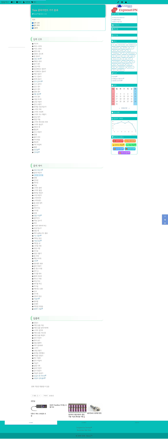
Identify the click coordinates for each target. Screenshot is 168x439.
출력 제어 (37, 25)
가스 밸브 (37, 236)
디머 (35, 261)
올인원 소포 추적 (117, 81)
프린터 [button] (114, 64)
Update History (117, 20)
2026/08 (124, 108)
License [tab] (31, 422)
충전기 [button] (128, 64)
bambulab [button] (132, 45)
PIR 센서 (37, 94)
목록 (19, 2)
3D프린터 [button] (125, 62)
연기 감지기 (37, 81)
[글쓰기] (118, 2)
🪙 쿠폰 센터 (129, 141)
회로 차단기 (38, 170)
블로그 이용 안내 (117, 22)
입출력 (36, 28)
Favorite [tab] (84, 422)
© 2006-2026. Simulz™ (84, 436)
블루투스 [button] (130, 67)
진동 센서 (37, 59)
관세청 (114, 76)
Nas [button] (114, 67)
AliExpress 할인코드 (118, 79)
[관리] (122, 2)
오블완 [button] (131, 56)
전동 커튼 (37, 215)
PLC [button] (114, 56)
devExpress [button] (131, 53)
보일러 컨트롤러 (39, 378)
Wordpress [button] (116, 53)
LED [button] (123, 59)
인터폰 (36, 152)
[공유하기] (37, 395)
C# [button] (131, 48)
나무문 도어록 (38, 175)
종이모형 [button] (121, 64)
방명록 (27, 2)
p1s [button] (124, 53)
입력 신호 (37, 23)
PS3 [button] (128, 50)
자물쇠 (36, 299)
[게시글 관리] (39, 395)
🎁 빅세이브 (129, 149)
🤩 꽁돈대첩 (118, 149)
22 (135, 99)
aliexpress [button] (116, 48)
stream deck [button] (121, 45)
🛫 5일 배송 (130, 145)
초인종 (36, 150)
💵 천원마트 (117, 141)
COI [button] (132, 62)
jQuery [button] (122, 50)
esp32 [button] (121, 70)
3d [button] (119, 56)
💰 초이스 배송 (118, 145)
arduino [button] (125, 48)
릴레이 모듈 (37, 309)
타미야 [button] (129, 59)
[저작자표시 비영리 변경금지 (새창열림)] (51, 395)
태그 (34, 2)
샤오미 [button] (124, 56)
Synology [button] (122, 67)
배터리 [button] (114, 70)
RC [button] (113, 45)
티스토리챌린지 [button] (116, 62)
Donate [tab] (137, 422)
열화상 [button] (114, 50)
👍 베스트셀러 (123, 153)
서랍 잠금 (37, 241)
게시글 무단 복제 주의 (118, 17)
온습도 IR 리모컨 (39, 376)
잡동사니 (4, 2)
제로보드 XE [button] (116, 59)
